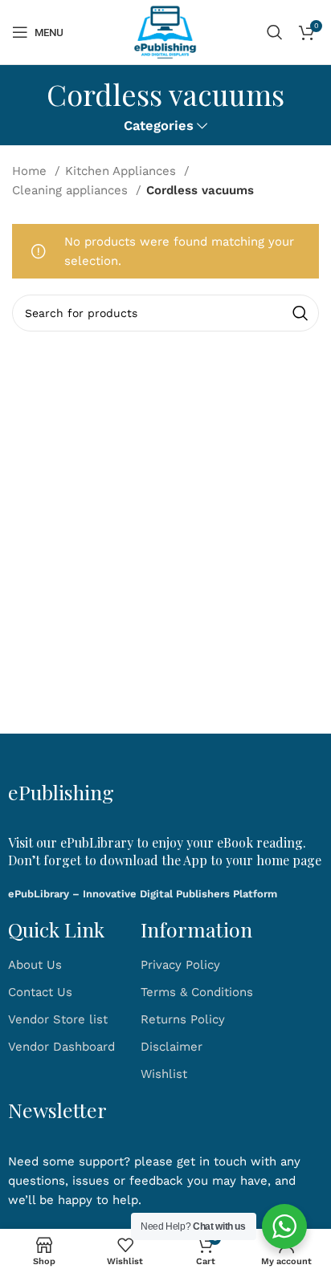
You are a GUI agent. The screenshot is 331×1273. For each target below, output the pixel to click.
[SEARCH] (300, 313)
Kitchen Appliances (122, 171)
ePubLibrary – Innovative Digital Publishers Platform (142, 894)
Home (31, 171)
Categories (159, 126)
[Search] (275, 32)
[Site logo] (165, 31)
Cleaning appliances (72, 190)
